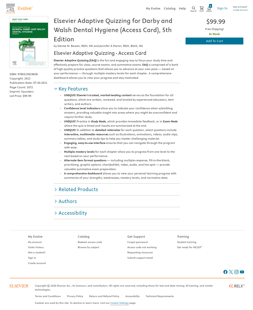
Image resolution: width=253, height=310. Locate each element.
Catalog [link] (170, 8)
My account (35, 242)
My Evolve (35, 236)
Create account (37, 263)
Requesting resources (140, 252)
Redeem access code (90, 242)
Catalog (83, 236)
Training (183, 236)
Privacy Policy (75, 296)
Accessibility (132, 296)
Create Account (240, 10)
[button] (71, 89)
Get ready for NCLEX (189, 247)
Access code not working (142, 247)
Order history (36, 247)
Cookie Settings (119, 302)
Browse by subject (88, 247)
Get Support (136, 236)
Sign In (222, 8)
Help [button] (182, 8)
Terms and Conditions (48, 296)
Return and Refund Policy (104, 296)
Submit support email (140, 257)
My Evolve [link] (153, 8)
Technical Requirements (160, 296)
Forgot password (137, 242)
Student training (186, 242)
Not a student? (36, 252)
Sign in (32, 257)
